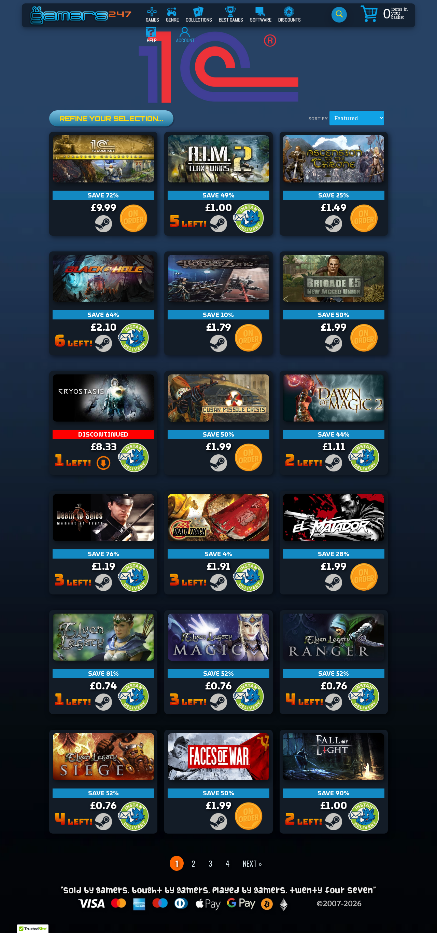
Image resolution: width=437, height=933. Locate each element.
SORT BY (318, 118)
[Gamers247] (88, 21)
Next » (252, 863)
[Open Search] (339, 15)
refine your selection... (111, 118)
